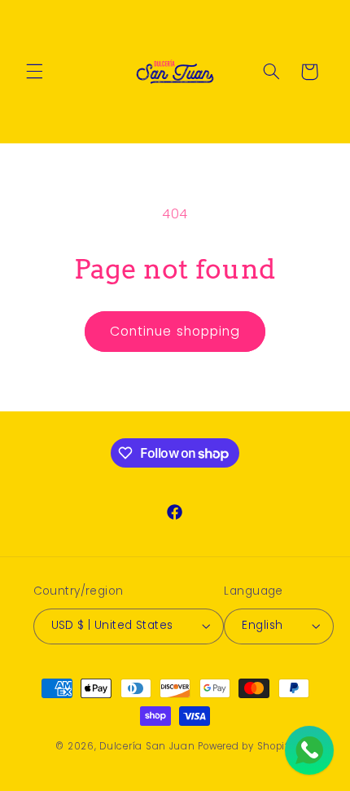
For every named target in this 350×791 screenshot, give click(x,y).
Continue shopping (175, 331)
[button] (34, 71)
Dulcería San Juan (147, 746)
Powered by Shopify (246, 746)
